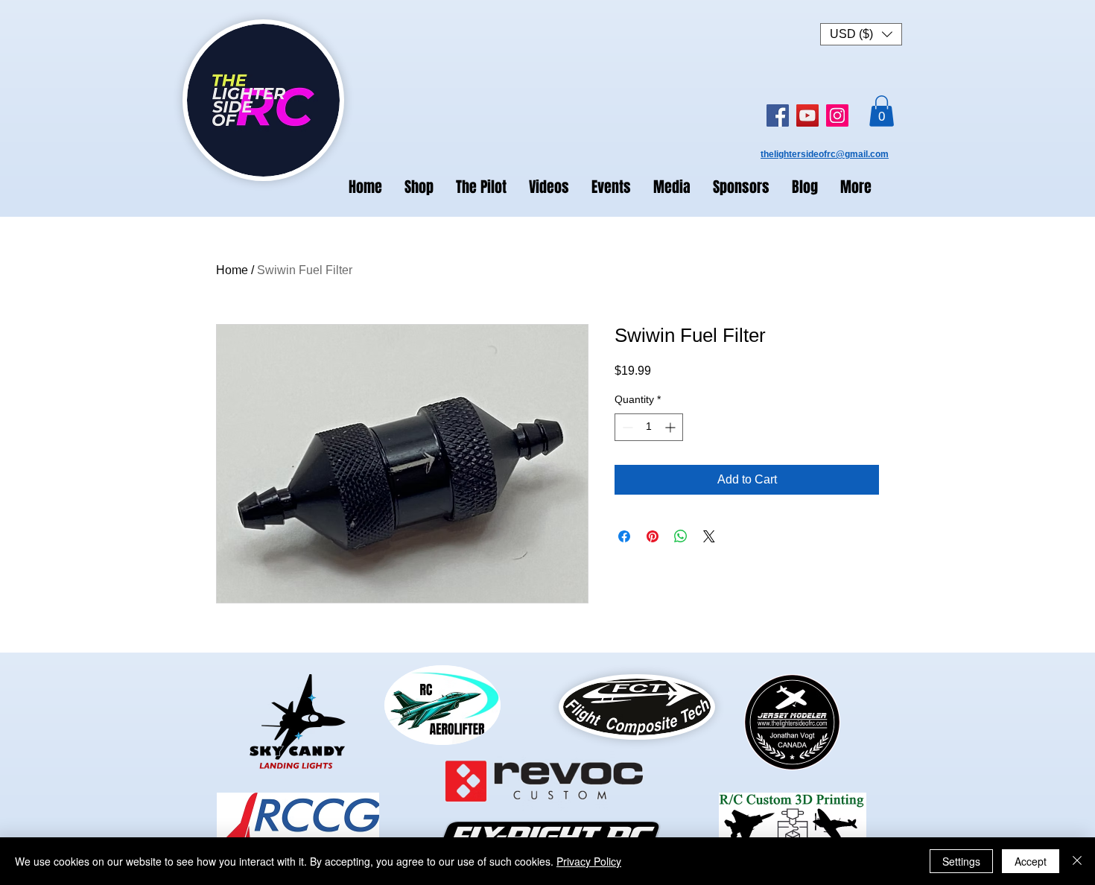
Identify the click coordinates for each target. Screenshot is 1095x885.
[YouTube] (807, 115)
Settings (961, 861)
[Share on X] (709, 536)
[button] (861, 34)
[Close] (1077, 861)
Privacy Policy (588, 861)
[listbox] (861, 34)
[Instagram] (837, 115)
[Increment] (671, 427)
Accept (1031, 861)
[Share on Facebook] (624, 536)
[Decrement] (626, 427)
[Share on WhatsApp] (681, 536)
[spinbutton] (648, 427)
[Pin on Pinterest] (652, 536)
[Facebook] (777, 115)
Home (232, 270)
